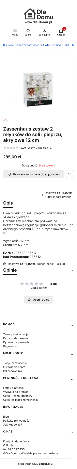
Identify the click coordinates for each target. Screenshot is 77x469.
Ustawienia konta (14, 367)
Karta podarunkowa (16, 338)
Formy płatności (13, 387)
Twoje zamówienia (15, 363)
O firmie (8, 445)
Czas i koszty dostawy (17, 395)
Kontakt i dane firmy (16, 441)
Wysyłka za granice (15, 391)
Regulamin (10, 346)
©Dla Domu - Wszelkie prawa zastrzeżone (30, 453)
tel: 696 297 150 (14, 449)
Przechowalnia (12, 371)
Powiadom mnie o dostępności (36, 174)
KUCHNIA (70, 44)
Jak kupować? (12, 424)
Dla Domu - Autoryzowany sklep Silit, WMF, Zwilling (32, 44)
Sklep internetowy (34, 463)
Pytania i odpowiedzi (16, 342)
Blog (6, 416)
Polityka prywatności (16, 420)
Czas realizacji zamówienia (20, 399)
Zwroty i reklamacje (15, 334)
